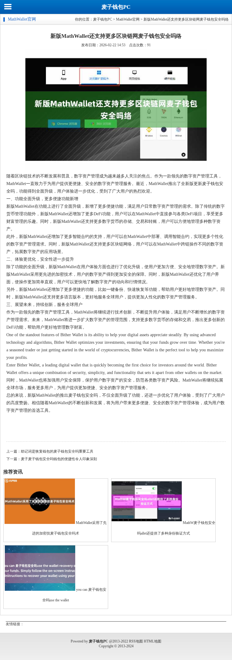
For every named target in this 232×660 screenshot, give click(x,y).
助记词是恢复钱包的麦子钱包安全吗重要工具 (57, 451)
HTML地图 (152, 641)
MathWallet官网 (128, 19)
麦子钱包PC (116, 7)
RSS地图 (136, 641)
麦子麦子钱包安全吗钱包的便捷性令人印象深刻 (59, 459)
